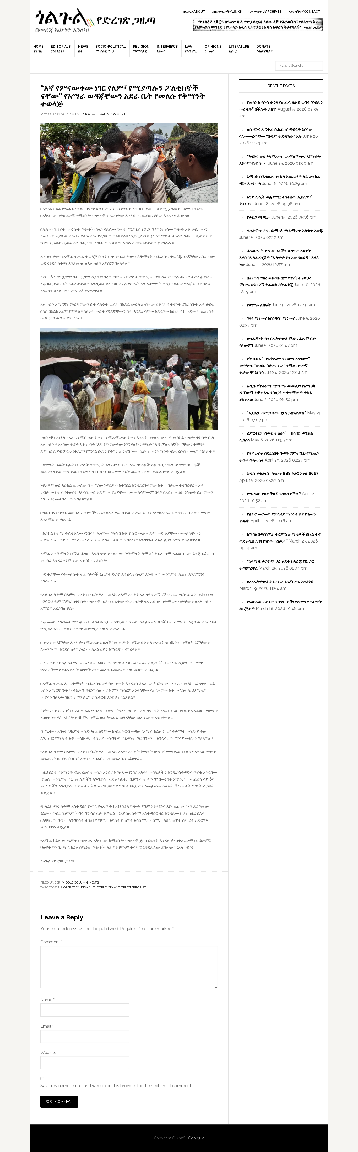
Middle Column (75, 882)
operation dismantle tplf (84, 887)
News (94, 882)
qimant (114, 887)
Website (48, 1052)
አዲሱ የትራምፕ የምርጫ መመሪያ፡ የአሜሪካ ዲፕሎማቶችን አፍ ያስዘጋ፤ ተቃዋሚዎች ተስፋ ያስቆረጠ (277, 392)
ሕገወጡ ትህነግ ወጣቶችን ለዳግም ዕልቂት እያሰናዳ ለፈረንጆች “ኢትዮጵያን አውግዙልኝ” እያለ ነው (279, 257)
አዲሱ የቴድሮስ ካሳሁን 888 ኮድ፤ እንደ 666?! (283, 473)
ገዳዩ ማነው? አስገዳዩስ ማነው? (271, 318)
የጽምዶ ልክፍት (259, 304)
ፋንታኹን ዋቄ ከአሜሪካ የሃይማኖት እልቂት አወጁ (285, 230)
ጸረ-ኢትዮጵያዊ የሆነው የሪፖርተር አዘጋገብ (280, 581)
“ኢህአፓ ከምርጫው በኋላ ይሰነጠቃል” (276, 412)
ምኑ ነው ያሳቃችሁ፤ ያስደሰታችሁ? (274, 493)
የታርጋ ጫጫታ (258, 217)
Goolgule (95, 23)
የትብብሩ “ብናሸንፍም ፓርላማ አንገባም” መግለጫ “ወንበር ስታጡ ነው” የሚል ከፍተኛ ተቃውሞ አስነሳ (274, 365)
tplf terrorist (133, 887)
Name (47, 999)
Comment (51, 941)
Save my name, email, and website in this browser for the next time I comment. (116, 1085)
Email (46, 1026)
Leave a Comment (111, 114)
